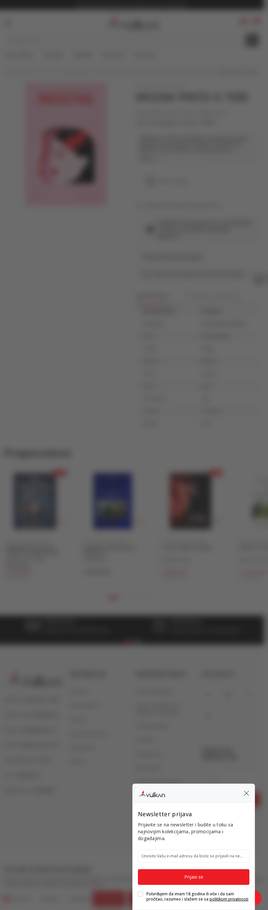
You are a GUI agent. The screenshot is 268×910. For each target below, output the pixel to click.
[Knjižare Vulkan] (151, 793)
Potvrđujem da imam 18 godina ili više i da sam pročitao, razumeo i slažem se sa (197, 896)
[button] (246, 793)
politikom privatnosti (228, 899)
